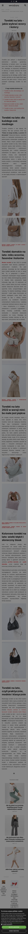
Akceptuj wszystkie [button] (14, 927)
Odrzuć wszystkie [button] (14, 931)
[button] (14, 924)
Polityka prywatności (17, 923)
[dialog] (14, 467)
